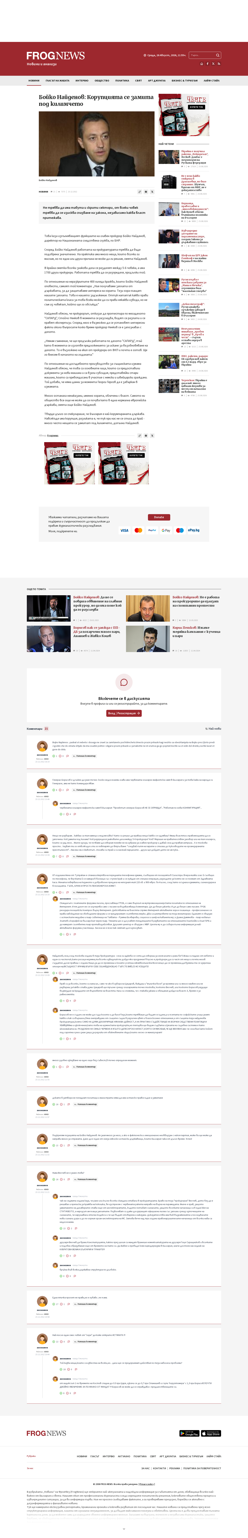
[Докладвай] (67, 756)
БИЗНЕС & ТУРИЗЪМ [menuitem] (185, 80)
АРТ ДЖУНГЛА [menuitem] (157, 80)
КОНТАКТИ (159, 1468)
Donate (159, 517)
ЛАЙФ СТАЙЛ (213, 1456)
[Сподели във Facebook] (146, 191)
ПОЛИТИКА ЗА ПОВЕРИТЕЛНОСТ (202, 1468)
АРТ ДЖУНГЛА (168, 1456)
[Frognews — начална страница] (46, 1433)
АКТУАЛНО (124, 1456)
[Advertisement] (124, 21)
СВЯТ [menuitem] (138, 80)
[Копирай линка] (139, 191)
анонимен (42, 755)
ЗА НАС (145, 1468)
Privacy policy (147, 1484)
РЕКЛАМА (174, 1468)
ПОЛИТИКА (140, 1456)
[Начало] (202, 64)
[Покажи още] (124, 1529)
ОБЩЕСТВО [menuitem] (102, 80)
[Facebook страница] (207, 64)
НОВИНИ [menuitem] (34, 80)
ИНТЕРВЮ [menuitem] (82, 80)
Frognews (52, 435)
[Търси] (218, 55)
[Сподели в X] (152, 191)
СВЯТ (153, 1456)
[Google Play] (189, 1433)
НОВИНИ (43, 191)
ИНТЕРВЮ (109, 1456)
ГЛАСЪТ (94, 1456)
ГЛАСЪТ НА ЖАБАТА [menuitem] (57, 80)
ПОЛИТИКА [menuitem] (122, 80)
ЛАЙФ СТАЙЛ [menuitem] (211, 80)
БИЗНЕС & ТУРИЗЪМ (191, 1456)
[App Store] (211, 1433)
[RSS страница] (219, 64)
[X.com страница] (213, 64)
